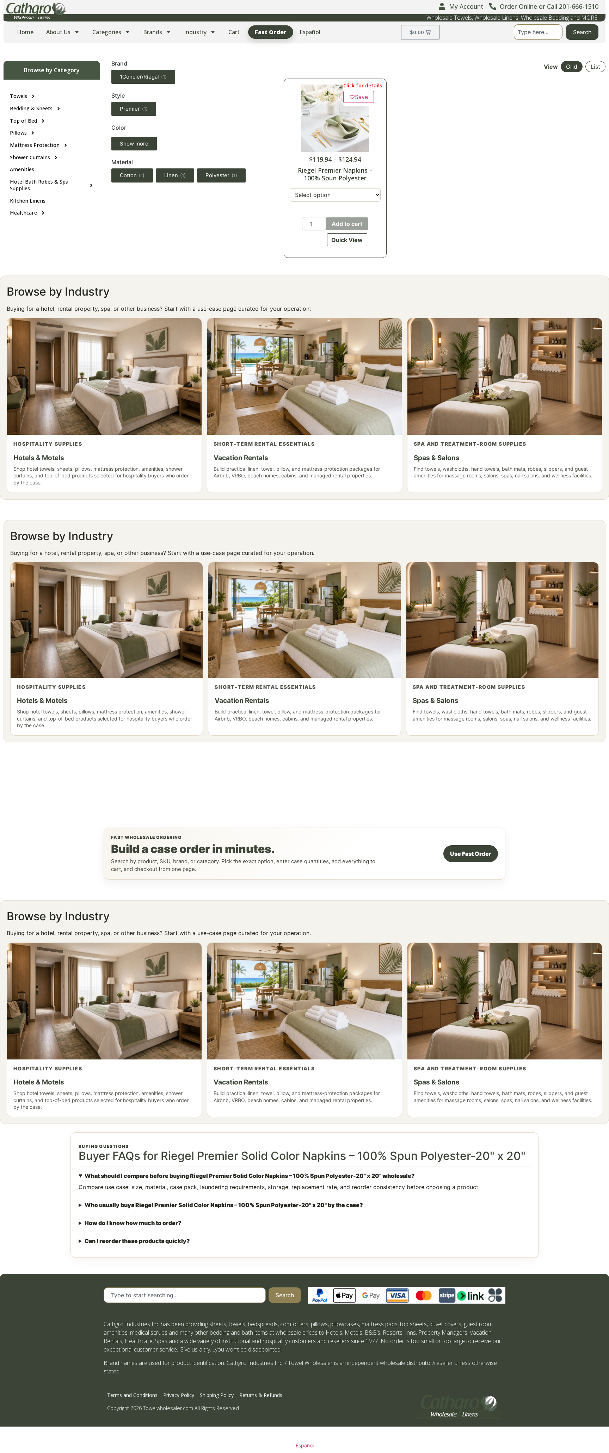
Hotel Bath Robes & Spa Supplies (39, 185)
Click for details (362, 85)
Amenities (22, 169)
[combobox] (538, 32)
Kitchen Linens (27, 200)
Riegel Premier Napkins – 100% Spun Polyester (335, 174)
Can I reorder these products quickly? (137, 1240)
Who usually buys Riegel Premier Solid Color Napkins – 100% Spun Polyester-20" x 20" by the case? (224, 1204)
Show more (134, 143)
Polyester (221, 175)
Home (25, 32)
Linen (175, 175)
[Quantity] (314, 223)
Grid (571, 66)
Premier (134, 108)
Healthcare (23, 212)
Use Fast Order (470, 853)
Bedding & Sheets (31, 108)
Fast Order (271, 32)
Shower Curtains (30, 157)
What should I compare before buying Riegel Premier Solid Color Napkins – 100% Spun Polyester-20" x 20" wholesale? (250, 1175)
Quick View (347, 239)
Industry (195, 32)
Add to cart (347, 223)
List (595, 66)
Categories (106, 32)
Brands (152, 32)
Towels (18, 96)
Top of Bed (23, 120)
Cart (234, 32)
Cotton (132, 175)
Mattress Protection (35, 145)
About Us (58, 32)
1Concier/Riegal (143, 76)
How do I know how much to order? (133, 1222)
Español (310, 32)
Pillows (18, 132)
